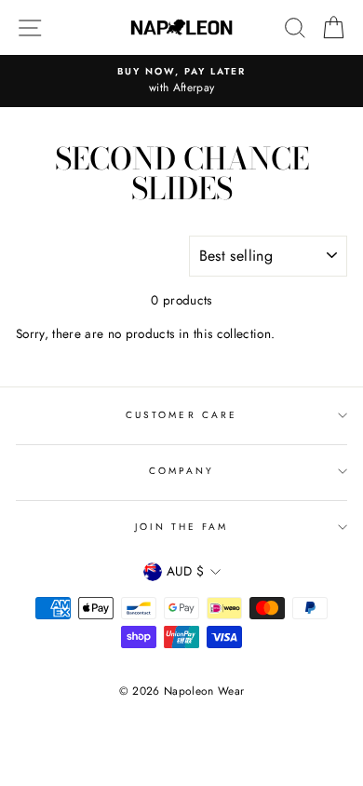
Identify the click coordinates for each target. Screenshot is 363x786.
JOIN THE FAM (182, 527)
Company (181, 471)
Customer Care (181, 415)
